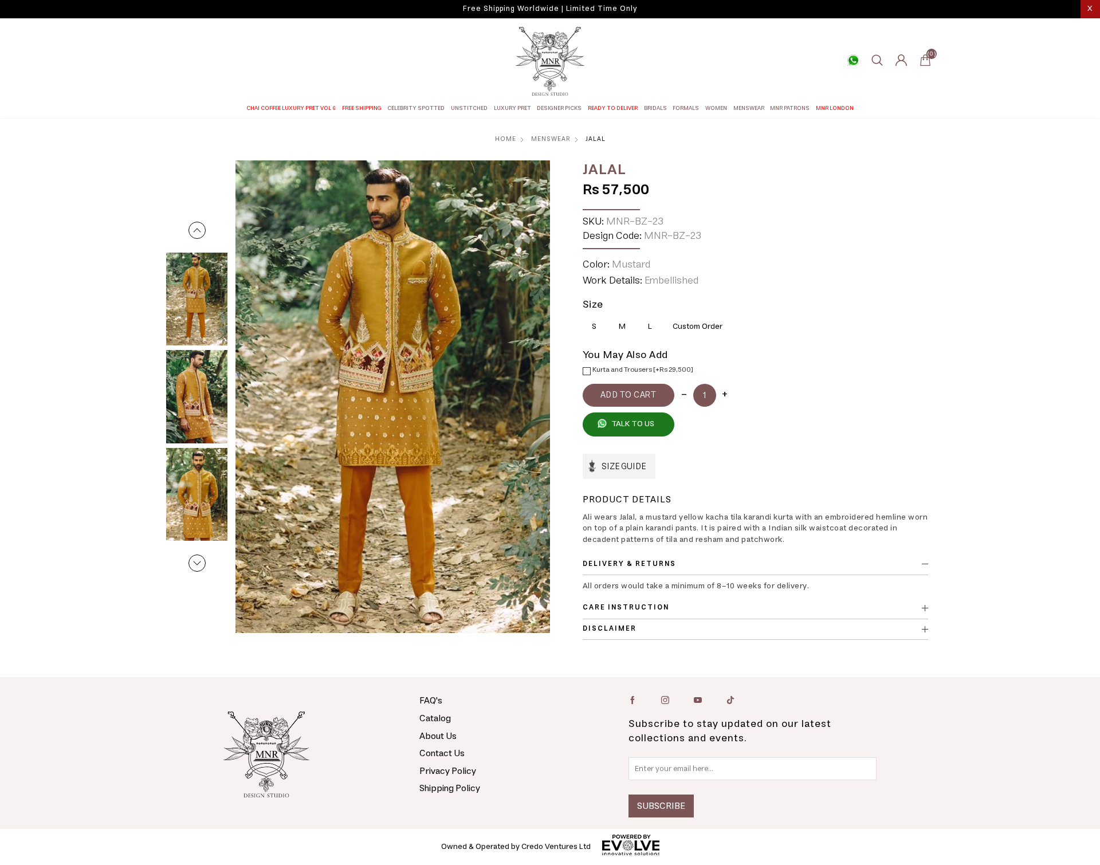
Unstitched (469, 108)
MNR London (835, 108)
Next (197, 563)
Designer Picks (559, 108)
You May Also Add (625, 355)
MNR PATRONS (790, 108)
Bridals (655, 108)
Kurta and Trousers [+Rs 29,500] (642, 370)
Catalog (435, 718)
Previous (197, 230)
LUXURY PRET (512, 108)
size (593, 305)
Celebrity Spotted (416, 108)
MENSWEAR (748, 108)
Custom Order (697, 326)
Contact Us (442, 753)
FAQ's (430, 701)
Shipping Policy (449, 788)
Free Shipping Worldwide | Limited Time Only (550, 8)
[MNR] (550, 61)
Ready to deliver (613, 108)
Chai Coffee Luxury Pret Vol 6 (291, 108)
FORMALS (686, 108)
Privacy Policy (447, 771)
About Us (438, 736)
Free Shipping (362, 108)
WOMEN (716, 108)
